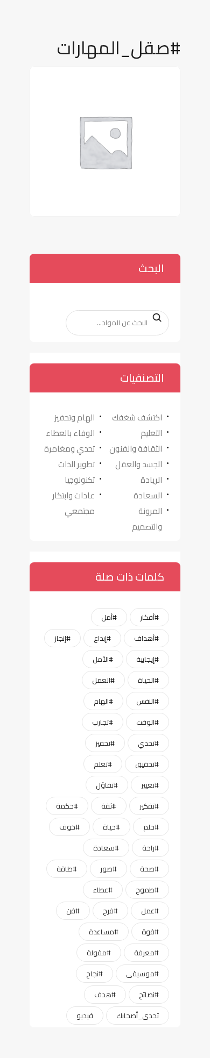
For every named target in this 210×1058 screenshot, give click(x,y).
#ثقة (108, 805)
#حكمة (67, 805)
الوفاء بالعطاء (70, 433)
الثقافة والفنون (135, 448)
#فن (73, 910)
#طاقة (67, 868)
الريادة (151, 480)
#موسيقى (142, 973)
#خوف (69, 826)
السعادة (148, 495)
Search (154, 318)
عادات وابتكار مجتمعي (73, 503)
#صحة (149, 868)
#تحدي (148, 743)
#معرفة (146, 952)
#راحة (150, 847)
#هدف (105, 994)
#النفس (147, 701)
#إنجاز (62, 638)
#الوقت (147, 722)
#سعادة (106, 847)
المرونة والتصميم (147, 518)
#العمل (103, 680)
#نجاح (94, 973)
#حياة (111, 826)
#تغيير (150, 784)
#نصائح (149, 994)
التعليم (151, 433)
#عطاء (103, 889)
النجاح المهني (140, 79)
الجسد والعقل (138, 464)
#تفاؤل (107, 784)
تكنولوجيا (80, 480)
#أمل (109, 617)
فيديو (84, 1015)
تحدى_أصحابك (137, 1015)
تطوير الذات (76, 464)
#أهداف (146, 638)
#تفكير (149, 805)
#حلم (151, 826)
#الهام (103, 701)
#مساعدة (103, 931)
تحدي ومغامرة (69, 448)
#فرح (110, 910)
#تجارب (102, 722)
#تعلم (103, 763)
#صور (108, 868)
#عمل (150, 910)
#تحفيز (105, 743)
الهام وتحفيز (74, 417)
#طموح (147, 889)
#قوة (150, 931)
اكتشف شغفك (137, 417)
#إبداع (102, 638)
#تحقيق (147, 763)
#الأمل (103, 659)
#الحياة (148, 680)
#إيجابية (147, 659)
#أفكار (149, 617)
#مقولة (99, 952)
